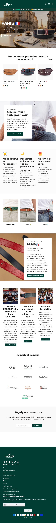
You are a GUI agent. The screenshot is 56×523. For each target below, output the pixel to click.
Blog (4, 473)
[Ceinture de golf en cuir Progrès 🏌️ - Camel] (23, 88)
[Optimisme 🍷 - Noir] (42, 85)
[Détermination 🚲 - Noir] (5, 85)
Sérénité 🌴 (28, 224)
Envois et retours (7, 486)
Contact (5, 483)
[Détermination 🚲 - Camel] (3, 85)
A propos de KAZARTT (9, 475)
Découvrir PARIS (7, 35)
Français (27, 510)
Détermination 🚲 (10, 224)
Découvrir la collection (35, 275)
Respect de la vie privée (9, 494)
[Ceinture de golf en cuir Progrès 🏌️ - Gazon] (26, 88)
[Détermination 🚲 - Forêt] (7, 85)
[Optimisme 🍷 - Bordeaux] (38, 85)
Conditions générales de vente (11, 491)
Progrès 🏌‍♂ (45, 224)
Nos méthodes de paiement (10, 489)
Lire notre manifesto (15, 134)
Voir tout (50, 59)
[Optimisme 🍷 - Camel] (40, 85)
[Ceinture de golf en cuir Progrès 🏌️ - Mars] (25, 88)
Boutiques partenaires (9, 470)
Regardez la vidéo (10, 344)
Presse (4, 467)
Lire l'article (28, 341)
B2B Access (6, 478)
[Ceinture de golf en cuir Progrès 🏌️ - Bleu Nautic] (21, 88)
